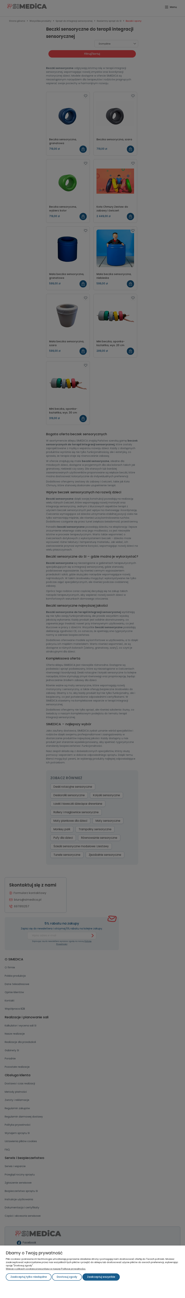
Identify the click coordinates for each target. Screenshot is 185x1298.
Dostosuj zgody (67, 1277)
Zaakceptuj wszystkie (101, 1277)
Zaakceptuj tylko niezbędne (28, 1277)
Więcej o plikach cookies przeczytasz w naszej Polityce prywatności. (46, 1268)
